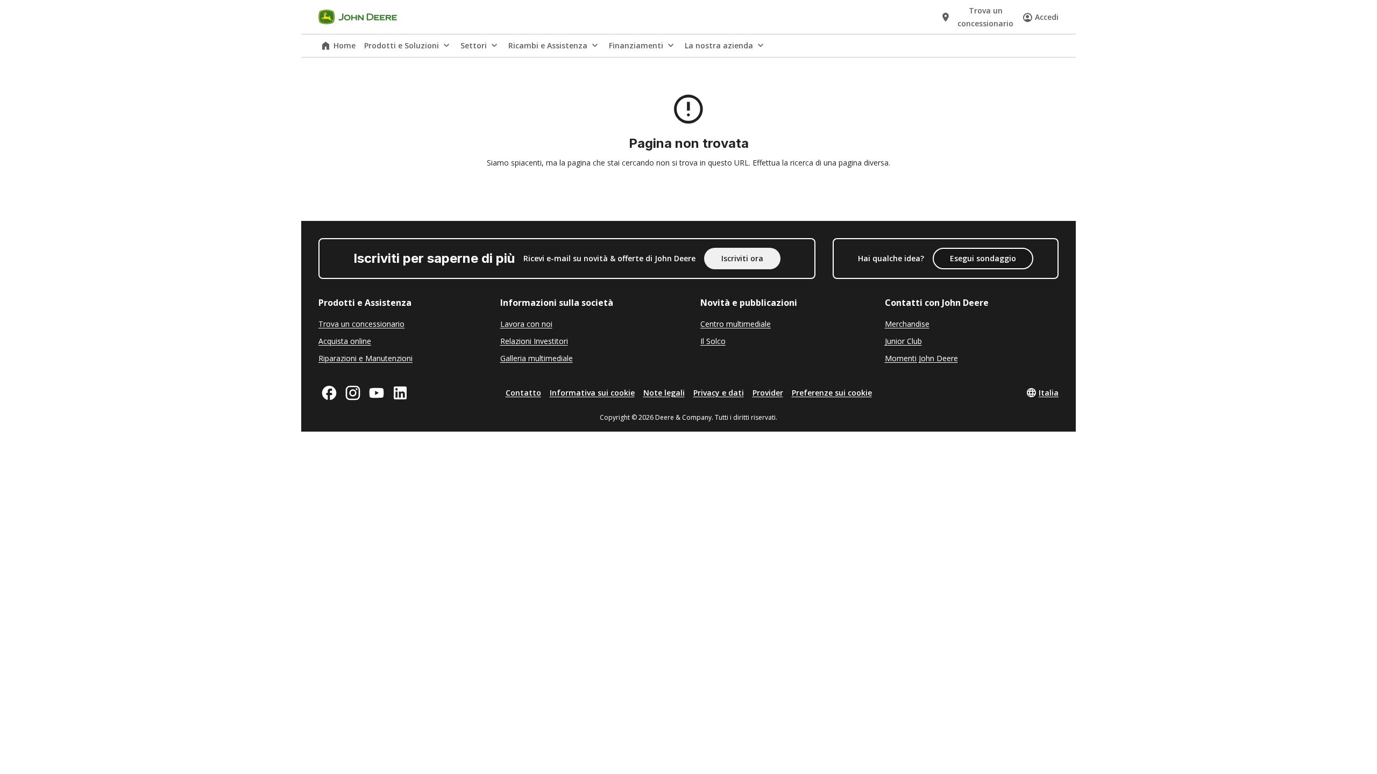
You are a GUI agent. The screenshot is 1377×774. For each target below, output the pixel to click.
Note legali (664, 393)
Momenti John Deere (921, 358)
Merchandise (907, 324)
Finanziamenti (636, 45)
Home (344, 45)
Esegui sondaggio (983, 258)
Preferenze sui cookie (832, 393)
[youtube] (376, 393)
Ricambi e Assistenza (547, 45)
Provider (768, 393)
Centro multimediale (735, 324)
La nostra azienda (719, 45)
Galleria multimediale (536, 358)
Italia (1049, 393)
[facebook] (329, 393)
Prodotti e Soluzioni (401, 45)
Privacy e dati (718, 393)
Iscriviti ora (742, 258)
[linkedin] (400, 393)
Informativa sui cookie (592, 393)
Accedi (1047, 17)
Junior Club (903, 341)
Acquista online (344, 341)
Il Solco (713, 341)
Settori (473, 45)
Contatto (523, 393)
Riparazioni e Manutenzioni (365, 358)
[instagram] (353, 393)
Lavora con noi (526, 324)
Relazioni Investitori (534, 341)
